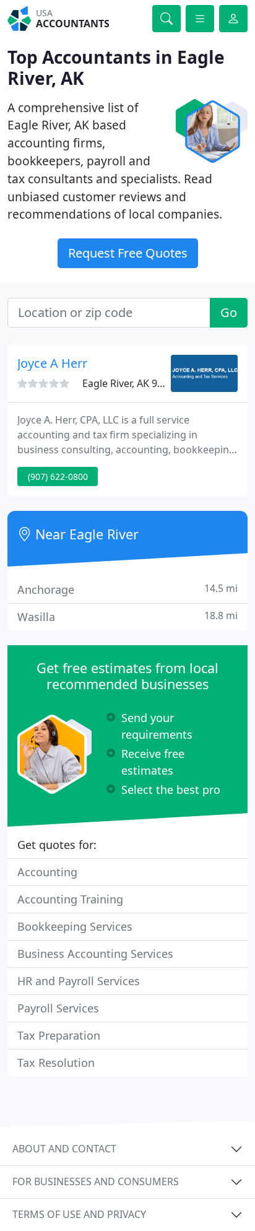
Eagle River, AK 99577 (130, 383)
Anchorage (127, 589)
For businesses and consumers (95, 1181)
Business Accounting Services (95, 953)
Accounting (47, 871)
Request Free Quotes (128, 253)
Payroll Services (58, 1008)
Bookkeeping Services (74, 926)
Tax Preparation (58, 1035)
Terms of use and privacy (79, 1214)
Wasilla (127, 616)
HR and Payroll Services (78, 980)
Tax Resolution (56, 1062)
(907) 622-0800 (58, 476)
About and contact (64, 1148)
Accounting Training (70, 899)
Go (228, 312)
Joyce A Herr (52, 363)
